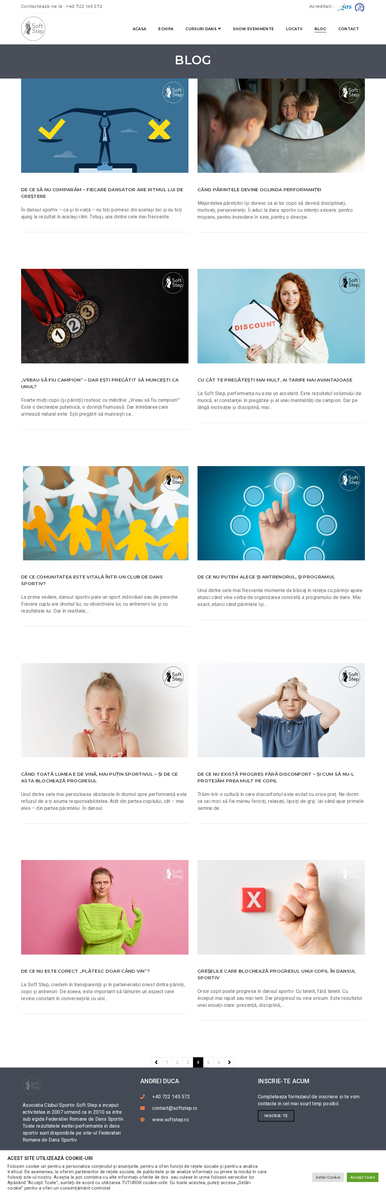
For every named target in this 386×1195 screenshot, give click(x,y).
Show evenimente (253, 29)
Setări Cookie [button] (328, 1177)
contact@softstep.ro (174, 1108)
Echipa (165, 29)
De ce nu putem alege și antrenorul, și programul (266, 577)
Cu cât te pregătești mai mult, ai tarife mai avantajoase (275, 380)
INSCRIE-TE (276, 1115)
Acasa (140, 29)
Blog (320, 29)
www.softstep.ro (170, 1120)
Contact (348, 29)
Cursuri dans (201, 29)
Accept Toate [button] (362, 1177)
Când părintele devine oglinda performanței (259, 189)
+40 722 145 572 (84, 6)
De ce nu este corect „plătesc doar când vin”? (85, 971)
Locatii (294, 29)
